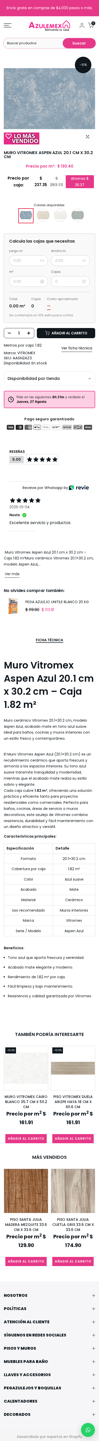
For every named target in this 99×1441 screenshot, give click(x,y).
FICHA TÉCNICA (49, 640)
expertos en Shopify (64, 1436)
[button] (88, 1430)
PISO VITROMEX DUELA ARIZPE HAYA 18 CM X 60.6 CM (73, 1101)
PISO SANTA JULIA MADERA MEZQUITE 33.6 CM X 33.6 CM (26, 1224)
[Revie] (79, 488)
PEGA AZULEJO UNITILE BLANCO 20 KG (57, 602)
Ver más (12, 573)
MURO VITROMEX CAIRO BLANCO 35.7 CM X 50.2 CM (26, 1101)
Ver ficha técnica (76, 348)
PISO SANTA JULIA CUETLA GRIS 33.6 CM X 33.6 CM (73, 1224)
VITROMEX (26, 352)
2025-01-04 (19, 507)
